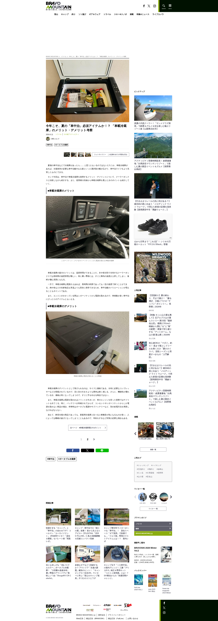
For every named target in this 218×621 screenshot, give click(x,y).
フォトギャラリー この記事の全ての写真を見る (110, 154)
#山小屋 (140, 477)
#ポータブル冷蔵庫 (61, 145)
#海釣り (151, 469)
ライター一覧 (153, 509)
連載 (132, 14)
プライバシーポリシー (117, 615)
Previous (135, 433)
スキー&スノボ (120, 14)
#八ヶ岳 (140, 473)
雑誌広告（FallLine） (116, 618)
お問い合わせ (133, 618)
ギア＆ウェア (94, 14)
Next (171, 433)
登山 (56, 14)
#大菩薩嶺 (150, 473)
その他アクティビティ (71, 134)
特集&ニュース (143, 14)
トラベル (107, 14)
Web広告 (79, 618)
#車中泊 (49, 145)
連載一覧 (153, 449)
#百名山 (149, 477)
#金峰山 (160, 469)
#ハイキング (156, 465)
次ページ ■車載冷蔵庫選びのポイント (85, 428)
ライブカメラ (158, 14)
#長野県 (160, 473)
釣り (73, 14)
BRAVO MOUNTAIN (52, 56)
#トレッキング (143, 465)
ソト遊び (82, 14)
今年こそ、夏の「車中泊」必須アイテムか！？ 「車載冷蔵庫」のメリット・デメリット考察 (97, 56)
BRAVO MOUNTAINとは (86, 615)
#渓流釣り (141, 469)
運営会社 (101, 615)
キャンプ (65, 14)
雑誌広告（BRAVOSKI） (95, 618)
